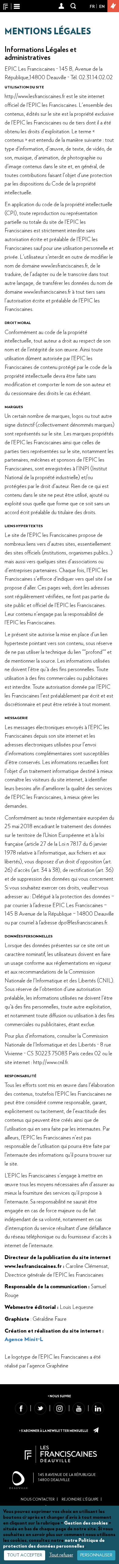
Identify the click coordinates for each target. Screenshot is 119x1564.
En (102, 7)
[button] (61, 6)
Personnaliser (96, 1555)
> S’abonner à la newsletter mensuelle (54, 1431)
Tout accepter (24, 1555)
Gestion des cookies (86, 1523)
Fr (92, 7)
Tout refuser (61, 1554)
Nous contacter (38, 1499)
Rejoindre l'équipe (80, 1499)
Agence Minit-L (24, 1339)
